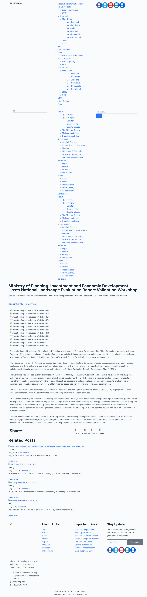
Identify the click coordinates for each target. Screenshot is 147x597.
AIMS (60, 46)
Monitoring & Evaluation (72, 151)
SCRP (64, 13)
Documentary (68, 191)
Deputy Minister (74, 127)
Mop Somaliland (74, 37)
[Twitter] (105, 5)
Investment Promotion (71, 154)
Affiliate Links (63, 16)
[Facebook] (99, 5)
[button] (79, 432)
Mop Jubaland (73, 28)
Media (60, 175)
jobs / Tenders (64, 49)
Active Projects (64, 7)
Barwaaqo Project (70, 10)
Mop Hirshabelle (74, 34)
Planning (65, 148)
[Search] (99, 116)
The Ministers (68, 118)
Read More (13, 461)
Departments (63, 139)
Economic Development (72, 157)
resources (62, 160)
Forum (60, 52)
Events (65, 181)
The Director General (71, 130)
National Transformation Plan (70, 4)
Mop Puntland (73, 22)
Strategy (66, 169)
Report (65, 163)
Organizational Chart (71, 136)
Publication (67, 172)
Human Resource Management (75, 145)
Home (11, 296)
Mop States (67, 19)
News (64, 178)
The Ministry (67, 115)
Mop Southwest (73, 25)
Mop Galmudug (73, 31)
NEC (64, 43)
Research (66, 166)
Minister (70, 121)
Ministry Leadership (70, 133)
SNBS (64, 40)
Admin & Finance (69, 142)
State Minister (73, 124)
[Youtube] (111, 5)
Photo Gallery (68, 188)
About (60, 112)
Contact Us (62, 194)
